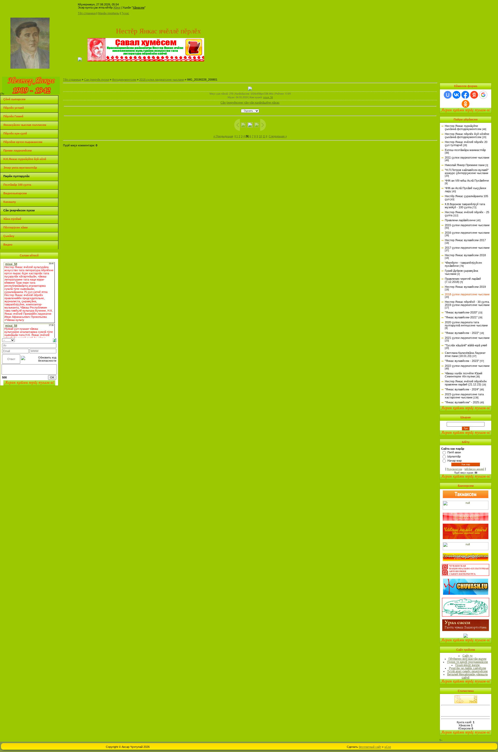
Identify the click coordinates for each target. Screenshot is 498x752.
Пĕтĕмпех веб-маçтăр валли (467, 658)
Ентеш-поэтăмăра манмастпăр (465, 150)
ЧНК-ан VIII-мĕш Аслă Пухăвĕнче (467, 180)
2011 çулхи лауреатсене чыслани (467, 157)
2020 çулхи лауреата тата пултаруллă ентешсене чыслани (466, 324)
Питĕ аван (454, 452)
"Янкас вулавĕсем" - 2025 (462, 402)
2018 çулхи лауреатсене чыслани (161, 79)
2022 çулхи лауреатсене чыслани (467, 365)
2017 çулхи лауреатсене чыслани (467, 247)
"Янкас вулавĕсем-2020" (461, 312)
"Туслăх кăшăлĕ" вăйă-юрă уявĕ (466, 345)
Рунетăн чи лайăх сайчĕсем (467, 668)
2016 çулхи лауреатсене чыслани (467, 232)
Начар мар (454, 460)
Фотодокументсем (124, 79)
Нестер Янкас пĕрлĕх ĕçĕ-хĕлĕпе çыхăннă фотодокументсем (467, 135)
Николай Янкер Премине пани (465, 165)
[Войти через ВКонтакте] (456, 95)
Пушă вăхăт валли (467, 665)
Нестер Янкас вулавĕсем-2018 (465, 255)
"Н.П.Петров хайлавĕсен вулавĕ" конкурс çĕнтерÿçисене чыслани (467, 171)
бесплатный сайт (370, 746)
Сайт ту (467, 655)
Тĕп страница (87, 13)
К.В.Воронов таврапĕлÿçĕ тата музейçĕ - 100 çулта (465, 206)
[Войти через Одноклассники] (465, 104)
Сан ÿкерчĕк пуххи (96, 79)
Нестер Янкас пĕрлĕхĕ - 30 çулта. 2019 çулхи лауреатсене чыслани (467, 303)
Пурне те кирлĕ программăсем (467, 661)
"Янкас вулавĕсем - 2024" (462, 389)
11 (264, 136)
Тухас (125, 13)
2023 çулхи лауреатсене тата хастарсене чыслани (464, 396)
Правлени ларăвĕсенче (460, 220)
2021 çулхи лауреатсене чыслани (467, 337)
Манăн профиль (108, 13)
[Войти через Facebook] (465, 95)
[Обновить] (54, 339)
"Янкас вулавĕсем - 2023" (462, 360)
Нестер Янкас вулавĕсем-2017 (465, 240)
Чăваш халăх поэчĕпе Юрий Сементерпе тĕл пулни (463, 375)
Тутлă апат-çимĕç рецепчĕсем (467, 671)
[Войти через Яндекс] (474, 95)
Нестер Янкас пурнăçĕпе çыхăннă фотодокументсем (463, 127)
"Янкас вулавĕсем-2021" (461, 317)
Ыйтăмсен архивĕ (474, 469)
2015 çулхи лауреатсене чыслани (467, 225)
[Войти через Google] (483, 95)
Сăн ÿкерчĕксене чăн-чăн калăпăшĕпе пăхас (250, 102)
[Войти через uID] (448, 95)
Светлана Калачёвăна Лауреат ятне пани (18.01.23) (465, 354)
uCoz (387, 746)
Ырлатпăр (454, 456)
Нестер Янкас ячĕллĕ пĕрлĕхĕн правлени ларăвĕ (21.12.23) (466, 383)
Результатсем (454, 469)
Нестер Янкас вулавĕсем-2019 (465, 286)
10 (260, 136)
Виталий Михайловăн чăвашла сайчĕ (467, 676)
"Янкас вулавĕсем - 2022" (462, 332)
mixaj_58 (268, 97)
